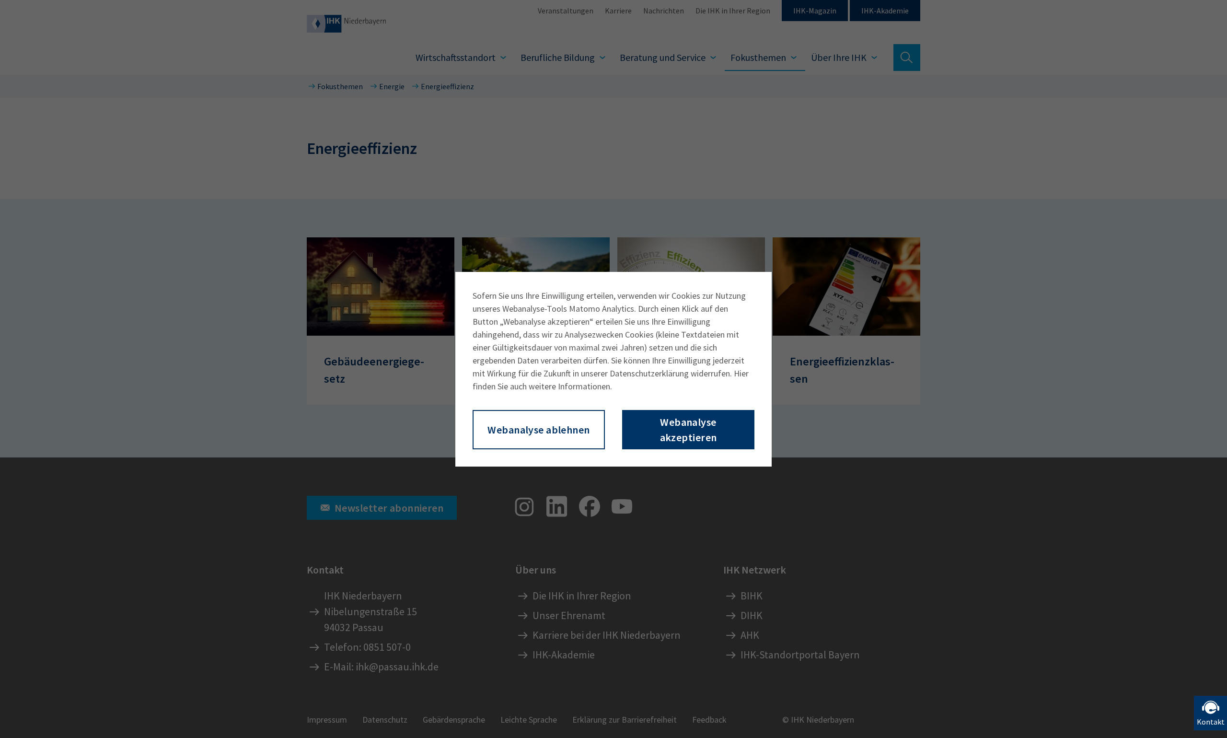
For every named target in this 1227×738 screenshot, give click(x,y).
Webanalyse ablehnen (538, 429)
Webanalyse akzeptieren (688, 429)
